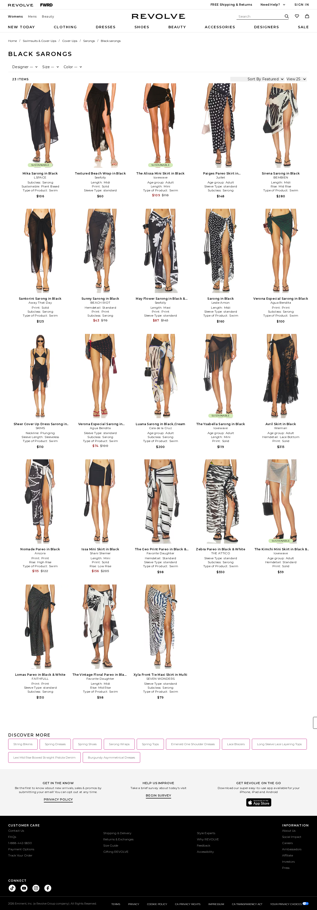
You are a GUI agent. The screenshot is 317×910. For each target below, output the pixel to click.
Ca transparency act (247, 904)
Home (12, 41)
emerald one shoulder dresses (193, 744)
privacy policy (58, 799)
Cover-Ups (69, 41)
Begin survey (158, 795)
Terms (115, 904)
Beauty (48, 16)
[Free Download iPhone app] (259, 806)
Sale (303, 27)
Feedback (203, 845)
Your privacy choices (286, 904)
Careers (287, 843)
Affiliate (287, 855)
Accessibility (205, 851)
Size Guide (110, 845)
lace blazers (236, 744)
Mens (32, 16)
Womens (15, 16)
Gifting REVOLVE (116, 851)
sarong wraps (119, 744)
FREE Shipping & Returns (231, 4)
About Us (288, 830)
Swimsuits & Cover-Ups (39, 41)
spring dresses (55, 744)
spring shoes (87, 744)
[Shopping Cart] (307, 16)
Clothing (65, 27)
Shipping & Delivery (117, 833)
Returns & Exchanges (118, 839)
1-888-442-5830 (20, 843)
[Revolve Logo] (158, 19)
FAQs (12, 837)
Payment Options (21, 849)
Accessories (220, 27)
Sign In (301, 4)
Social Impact (291, 837)
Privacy (133, 904)
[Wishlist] (297, 16)
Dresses (106, 27)
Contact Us (16, 830)
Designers (266, 27)
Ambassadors (291, 849)
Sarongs (89, 41)
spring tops (150, 744)
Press (286, 868)
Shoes (141, 27)
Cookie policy (157, 904)
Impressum (216, 904)
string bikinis (22, 744)
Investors (288, 861)
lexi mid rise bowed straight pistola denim (44, 757)
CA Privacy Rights (187, 904)
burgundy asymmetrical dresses (111, 757)
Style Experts (206, 833)
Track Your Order (20, 855)
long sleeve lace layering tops (279, 744)
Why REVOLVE (208, 839)
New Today (21, 27)
